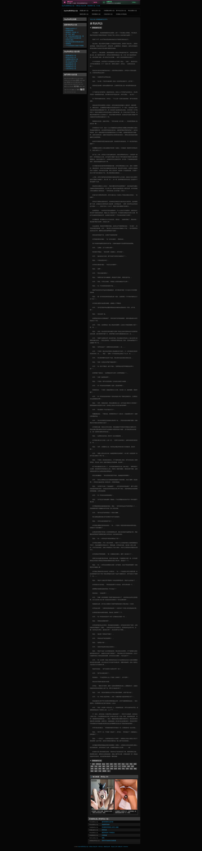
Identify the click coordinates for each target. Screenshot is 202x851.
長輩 (127, 768)
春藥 (69, 84)
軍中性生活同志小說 (71, 61)
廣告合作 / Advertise (123, 846)
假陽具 (65, 84)
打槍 (100, 771)
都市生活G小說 (96, 10)
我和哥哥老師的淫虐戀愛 (109, 840)
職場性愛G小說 (84, 14)
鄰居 (100, 768)
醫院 (104, 768)
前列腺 (76, 86)
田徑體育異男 (69, 30)
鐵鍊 (65, 82)
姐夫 (75, 92)
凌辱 (70, 89)
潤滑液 (68, 82)
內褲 (115, 764)
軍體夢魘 (68, 44)
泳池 (132, 766)
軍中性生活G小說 (121, 10)
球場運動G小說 (96, 14)
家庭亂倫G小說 (84, 10)
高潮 (108, 766)
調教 (73, 89)
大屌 (111, 766)
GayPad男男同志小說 (71, 11)
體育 (111, 768)
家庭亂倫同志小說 (96, 27)
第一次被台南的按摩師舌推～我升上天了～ (78, 36)
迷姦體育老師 (106, 824)
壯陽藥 (74, 84)
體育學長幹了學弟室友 (108, 832)
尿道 (65, 86)
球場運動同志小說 (93, 827)
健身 (96, 771)
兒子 (115, 766)
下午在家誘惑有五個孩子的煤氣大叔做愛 (77, 45)
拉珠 (81, 82)
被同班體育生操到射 (107, 822)
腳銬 (84, 80)
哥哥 (107, 764)
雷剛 (103, 838)
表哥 (92, 768)
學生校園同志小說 (93, 822)
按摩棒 (65, 80)
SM (71, 82)
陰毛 (119, 768)
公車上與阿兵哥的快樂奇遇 (73, 38)
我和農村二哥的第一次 (72, 32)
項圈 (65, 89)
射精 (135, 764)
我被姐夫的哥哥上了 (71, 28)
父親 (76, 82)
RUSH (75, 78)
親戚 (96, 768)
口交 (127, 764)
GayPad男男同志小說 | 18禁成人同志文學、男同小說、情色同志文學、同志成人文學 (97, 846)
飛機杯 (80, 86)
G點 (70, 92)
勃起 (123, 764)
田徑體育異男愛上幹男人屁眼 (110, 827)
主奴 (68, 86)
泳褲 (128, 766)
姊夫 (75, 89)
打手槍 (124, 766)
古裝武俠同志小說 (71, 68)
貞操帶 (80, 80)
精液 (100, 766)
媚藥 (79, 82)
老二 (109, 771)
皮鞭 (71, 84)
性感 (96, 766)
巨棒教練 (104, 835)
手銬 (68, 89)
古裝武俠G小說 (108, 14)
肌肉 (92, 771)
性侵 (72, 92)
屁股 (92, 766)
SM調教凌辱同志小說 (94, 840)
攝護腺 (74, 80)
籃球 (115, 768)
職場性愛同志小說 (71, 65)
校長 (69, 80)
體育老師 (98, 764)
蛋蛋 (77, 80)
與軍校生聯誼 (69, 40)
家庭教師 (71, 86)
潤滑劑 (104, 771)
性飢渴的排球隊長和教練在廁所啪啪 (76, 42)
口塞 (68, 92)
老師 (93, 764)
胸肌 (135, 768)
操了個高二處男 (70, 34)
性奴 (82, 84)
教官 (80, 84)
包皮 (131, 768)
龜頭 (111, 764)
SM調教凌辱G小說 (109, 10)
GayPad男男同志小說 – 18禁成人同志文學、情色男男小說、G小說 (81, 6)
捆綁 (84, 86)
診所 (108, 768)
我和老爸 (104, 830)
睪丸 (123, 768)
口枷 (65, 92)
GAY (119, 764)
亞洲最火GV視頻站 (121, 14)
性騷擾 (81, 78)
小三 (119, 766)
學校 (131, 764)
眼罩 (77, 84)
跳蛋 (78, 78)
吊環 (71, 80)
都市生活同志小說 (93, 838)
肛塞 (74, 82)
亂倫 (103, 764)
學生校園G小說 (132, 10)
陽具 (104, 766)
